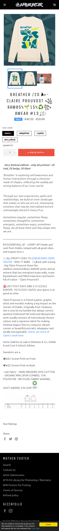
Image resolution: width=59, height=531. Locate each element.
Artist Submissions (13, 475)
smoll (8, 132)
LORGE (40, 132)
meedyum (24, 132)
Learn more (35, 528)
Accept (48, 524)
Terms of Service (13, 490)
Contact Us (9, 469)
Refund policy (10, 495)
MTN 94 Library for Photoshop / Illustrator (27, 480)
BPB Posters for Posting (17, 485)
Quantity (8, 145)
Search (7, 464)
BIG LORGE (10, 139)
